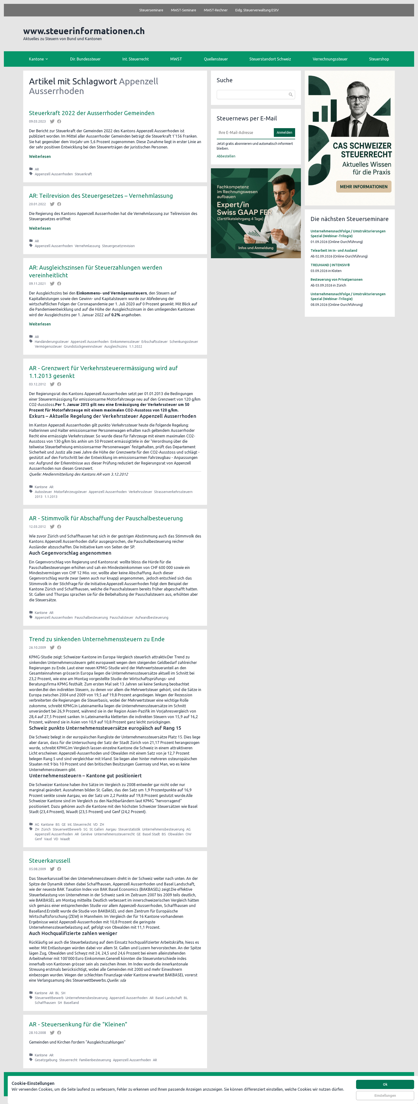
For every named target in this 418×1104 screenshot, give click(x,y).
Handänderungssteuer (52, 342)
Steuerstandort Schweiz (270, 59)
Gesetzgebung (46, 1060)
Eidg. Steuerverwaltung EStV (257, 10)
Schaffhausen (45, 1003)
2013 (39, 497)
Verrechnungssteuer (330, 59)
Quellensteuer (216, 59)
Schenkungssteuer (184, 342)
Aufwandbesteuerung (151, 617)
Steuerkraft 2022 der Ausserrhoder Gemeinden (92, 113)
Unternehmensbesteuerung (163, 829)
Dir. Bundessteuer (85, 59)
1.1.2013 (51, 497)
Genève (86, 834)
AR (37, 169)
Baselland (71, 1003)
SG (85, 829)
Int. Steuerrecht (135, 59)
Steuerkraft (83, 174)
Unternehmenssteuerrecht (114, 834)
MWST (176, 59)
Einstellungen (385, 1095)
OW (188, 834)
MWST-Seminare (183, 10)
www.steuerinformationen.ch (84, 31)
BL (57, 993)
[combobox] (256, 94)
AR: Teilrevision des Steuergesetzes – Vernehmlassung (101, 195)
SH (63, 993)
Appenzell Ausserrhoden (54, 174)
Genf (38, 839)
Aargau (111, 829)
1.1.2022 (135, 346)
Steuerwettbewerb (67, 829)
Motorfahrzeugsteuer (70, 492)
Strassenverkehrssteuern (173, 492)
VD (95, 824)
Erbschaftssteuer (155, 342)
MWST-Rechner (216, 10)
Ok (385, 1084)
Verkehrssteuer (140, 492)
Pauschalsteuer (121, 617)
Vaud (48, 839)
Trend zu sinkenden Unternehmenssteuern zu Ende (97, 639)
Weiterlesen (40, 156)
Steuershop (379, 59)
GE (64, 824)
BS (58, 824)
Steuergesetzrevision (118, 246)
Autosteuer (43, 492)
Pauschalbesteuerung (91, 617)
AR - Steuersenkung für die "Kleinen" (78, 1024)
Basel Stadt (151, 834)
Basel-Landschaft (169, 998)
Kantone (41, 487)
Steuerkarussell (49, 860)
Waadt (65, 839)
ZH (102, 824)
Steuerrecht (68, 1060)
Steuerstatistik (129, 829)
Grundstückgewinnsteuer (83, 346)
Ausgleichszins (115, 346)
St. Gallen (97, 829)
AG (37, 824)
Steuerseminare (151, 10)
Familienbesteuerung (95, 1060)
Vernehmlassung (87, 246)
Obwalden (176, 834)
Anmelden (284, 132)
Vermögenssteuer (48, 346)
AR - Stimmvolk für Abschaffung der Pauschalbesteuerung (106, 518)
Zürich (46, 829)
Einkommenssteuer (125, 342)
